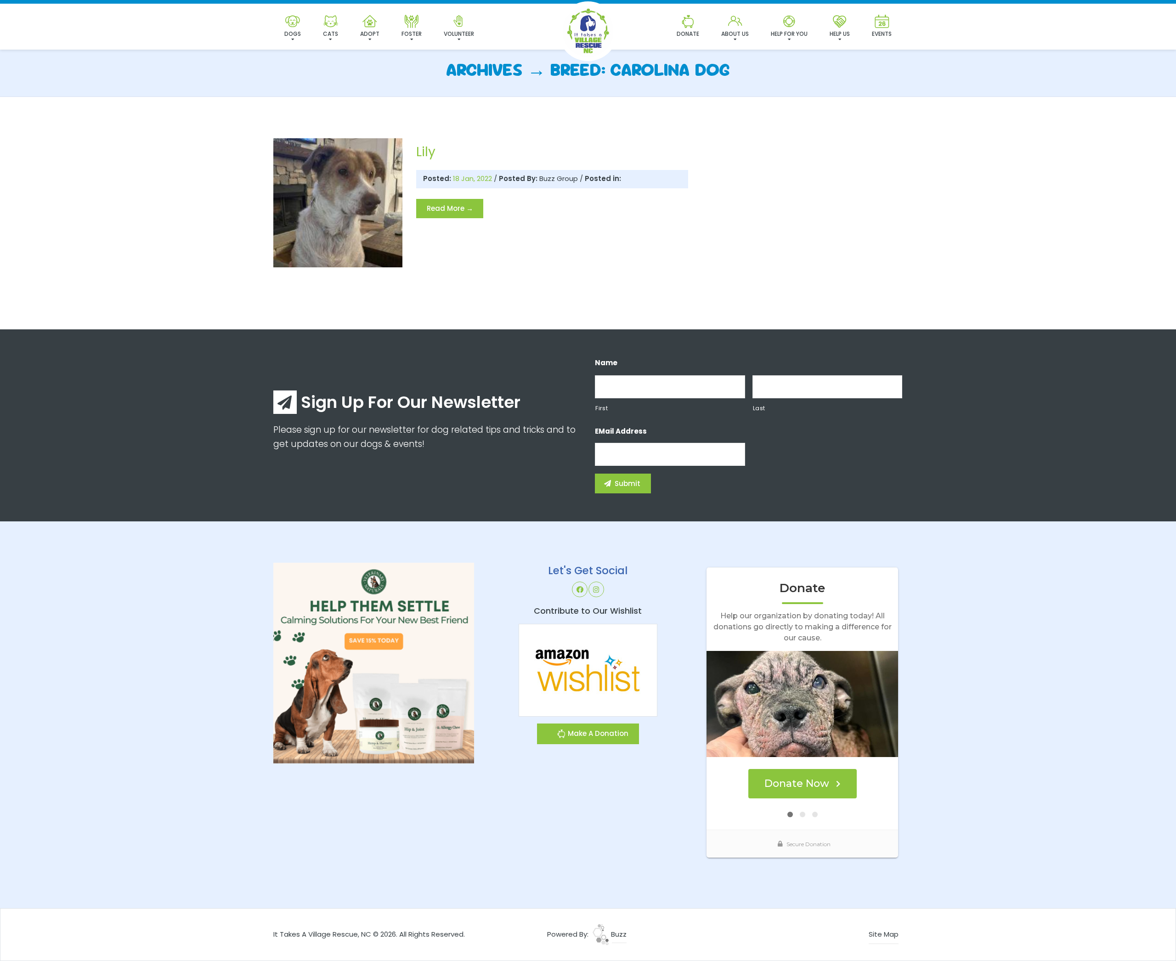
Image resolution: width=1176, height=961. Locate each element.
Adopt (369, 34)
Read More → (450, 208)
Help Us (840, 34)
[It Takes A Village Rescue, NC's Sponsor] (373, 662)
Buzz (618, 934)
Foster (411, 34)
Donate (688, 34)
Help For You (789, 34)
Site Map (884, 934)
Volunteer (459, 34)
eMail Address (621, 431)
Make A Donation (597, 733)
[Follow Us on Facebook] (580, 589)
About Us (735, 34)
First (601, 408)
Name (606, 362)
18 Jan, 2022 (473, 178)
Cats (330, 34)
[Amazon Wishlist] (588, 669)
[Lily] (337, 202)
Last (759, 408)
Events (882, 34)
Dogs (292, 34)
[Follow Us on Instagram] (596, 589)
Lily (425, 152)
